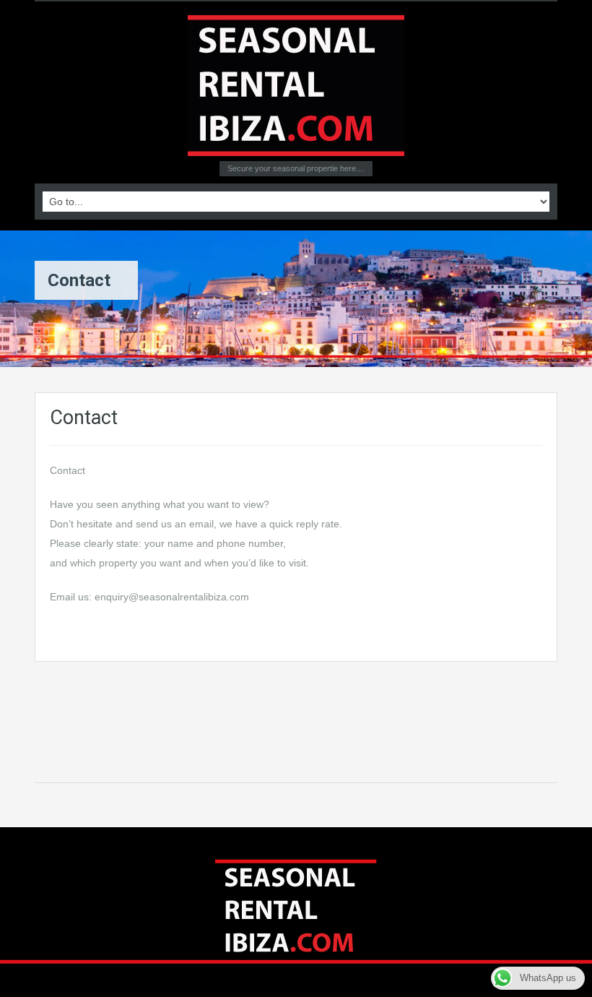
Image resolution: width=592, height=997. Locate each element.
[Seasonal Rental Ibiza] (296, 84)
